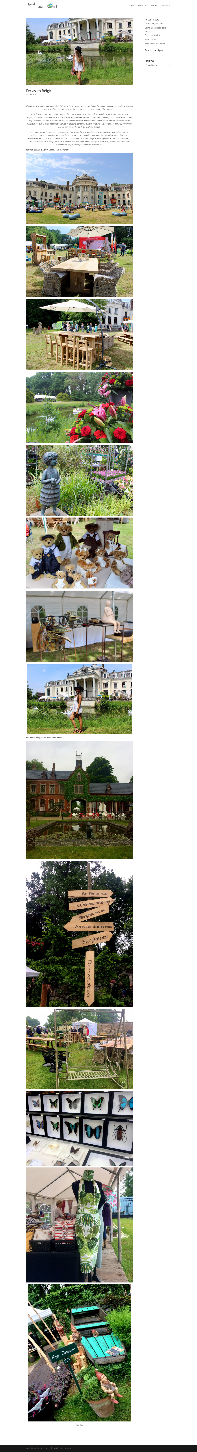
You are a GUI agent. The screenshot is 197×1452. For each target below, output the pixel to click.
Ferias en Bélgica (39, 90)
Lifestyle (153, 5)
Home (132, 5)
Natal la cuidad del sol (155, 43)
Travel (141, 5)
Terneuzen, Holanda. (154, 23)
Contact (164, 5)
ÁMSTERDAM (150, 39)
